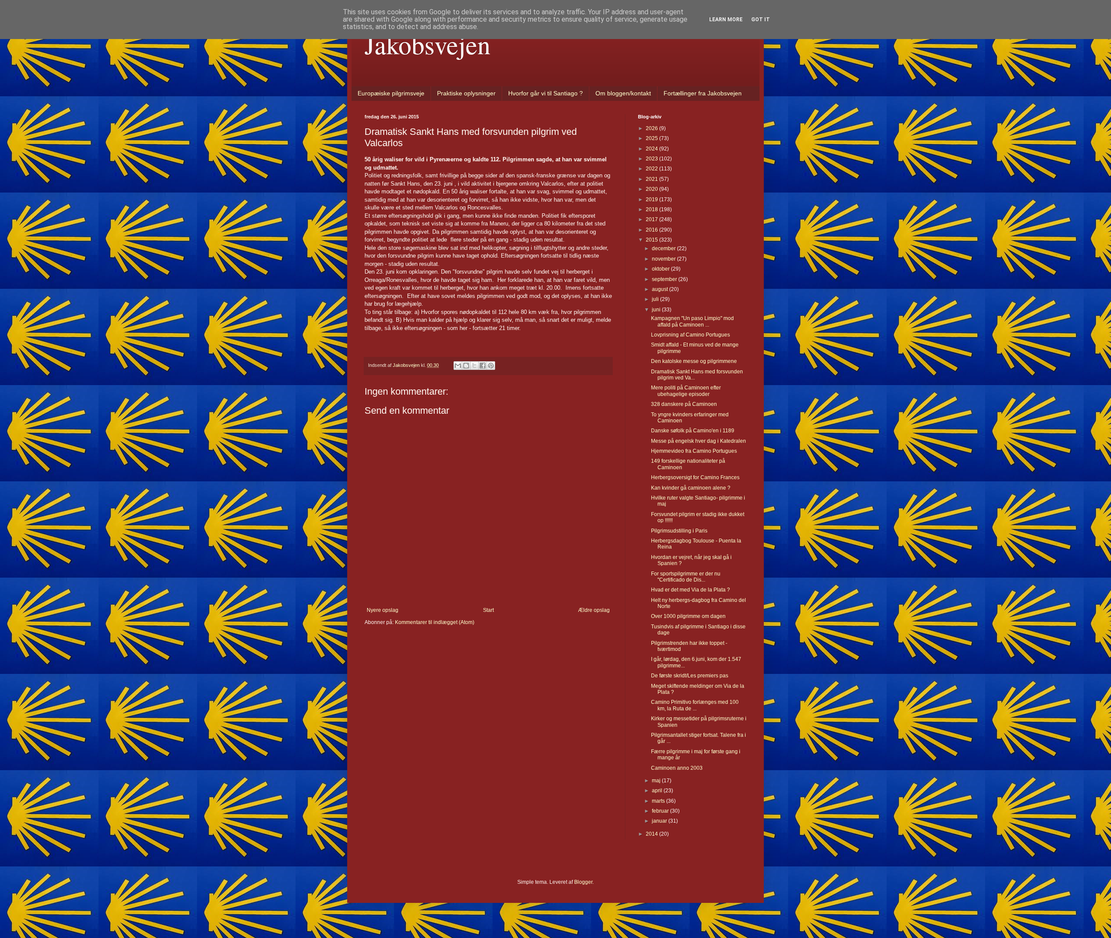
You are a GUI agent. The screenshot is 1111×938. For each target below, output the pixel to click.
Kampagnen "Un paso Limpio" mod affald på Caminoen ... (692, 321)
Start (488, 610)
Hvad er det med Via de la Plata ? (690, 590)
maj (657, 781)
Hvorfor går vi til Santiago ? (545, 93)
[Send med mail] (458, 365)
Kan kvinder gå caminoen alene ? (690, 488)
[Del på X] (474, 365)
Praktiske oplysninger (466, 93)
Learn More (726, 19)
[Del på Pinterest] (490, 365)
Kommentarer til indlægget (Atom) (434, 622)
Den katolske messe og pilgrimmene (694, 361)
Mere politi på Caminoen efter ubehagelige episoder (686, 391)
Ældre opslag (594, 610)
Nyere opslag (382, 610)
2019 (652, 199)
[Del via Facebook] (482, 365)
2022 (652, 169)
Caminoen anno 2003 (677, 768)
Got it (760, 19)
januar (660, 821)
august (660, 289)
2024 (652, 149)
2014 (652, 834)
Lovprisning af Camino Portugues (690, 335)
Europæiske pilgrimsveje (391, 93)
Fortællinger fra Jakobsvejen (703, 93)
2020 (652, 189)
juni (657, 310)
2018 (652, 209)
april (658, 791)
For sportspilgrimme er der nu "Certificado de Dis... (685, 577)
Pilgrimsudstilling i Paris (679, 531)
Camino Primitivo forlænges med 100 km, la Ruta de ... (695, 705)
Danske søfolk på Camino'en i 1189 (692, 431)
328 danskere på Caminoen (684, 404)
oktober (661, 269)
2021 (652, 179)
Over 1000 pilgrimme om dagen (688, 616)
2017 (652, 219)
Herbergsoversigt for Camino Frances (695, 477)
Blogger (583, 882)
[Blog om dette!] (466, 365)
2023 (652, 159)
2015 (652, 240)
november (664, 259)
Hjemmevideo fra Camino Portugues (694, 451)
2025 (652, 138)
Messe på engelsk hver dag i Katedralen (698, 441)
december (664, 248)
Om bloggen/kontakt (623, 93)
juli (656, 299)
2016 (652, 230)
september (665, 279)
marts (659, 801)
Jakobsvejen (427, 44)
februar (661, 811)
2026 (652, 128)
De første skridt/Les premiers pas (689, 676)
